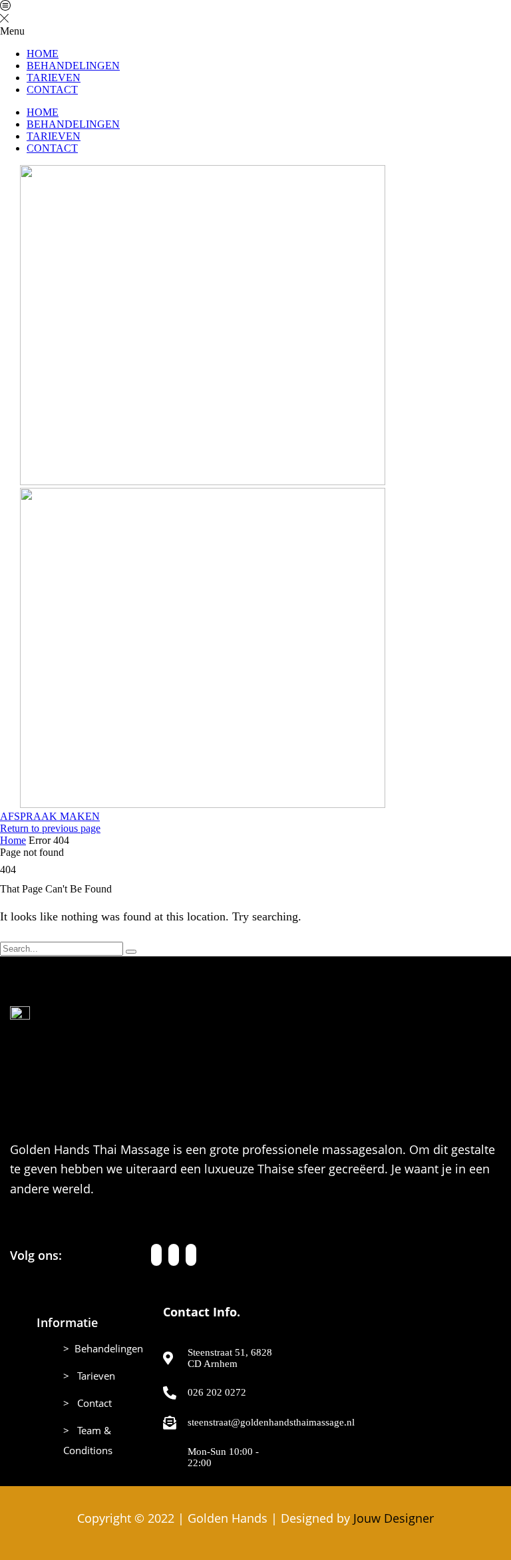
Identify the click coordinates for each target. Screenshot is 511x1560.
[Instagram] (173, 1255)
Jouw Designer (393, 1518)
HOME (43, 53)
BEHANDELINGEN (73, 65)
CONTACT (52, 89)
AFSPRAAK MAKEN (50, 816)
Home (13, 840)
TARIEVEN (54, 77)
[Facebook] (156, 1255)
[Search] (131, 952)
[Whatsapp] (191, 1255)
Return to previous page (50, 828)
